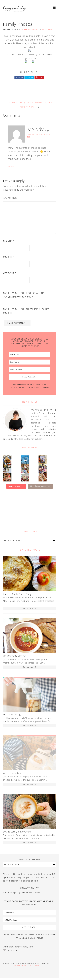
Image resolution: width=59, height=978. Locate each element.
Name (8, 241)
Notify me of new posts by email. (26, 311)
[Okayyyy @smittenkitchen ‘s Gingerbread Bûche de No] (25, 477)
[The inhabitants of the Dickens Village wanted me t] (7, 468)
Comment (12, 197)
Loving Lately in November (17, 831)
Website (10, 273)
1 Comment (47, 29)
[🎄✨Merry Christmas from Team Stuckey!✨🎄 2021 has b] (7, 477)
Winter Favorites (12, 773)
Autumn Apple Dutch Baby (17, 594)
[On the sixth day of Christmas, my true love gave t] (43, 468)
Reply (11, 166)
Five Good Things (12, 714)
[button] (54, 7)
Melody (35, 129)
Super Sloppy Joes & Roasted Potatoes (30, 102)
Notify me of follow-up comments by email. (23, 295)
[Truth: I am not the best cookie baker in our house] (7, 459)
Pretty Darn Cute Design (26, 965)
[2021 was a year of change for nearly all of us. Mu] (25, 468)
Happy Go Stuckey (14, 11)
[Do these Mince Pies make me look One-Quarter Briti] (43, 477)
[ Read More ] (29, 608)
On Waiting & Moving (14, 656)
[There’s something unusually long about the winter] (25, 459)
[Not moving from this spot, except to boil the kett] (43, 459)
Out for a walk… (28, 107)
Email (9, 257)
